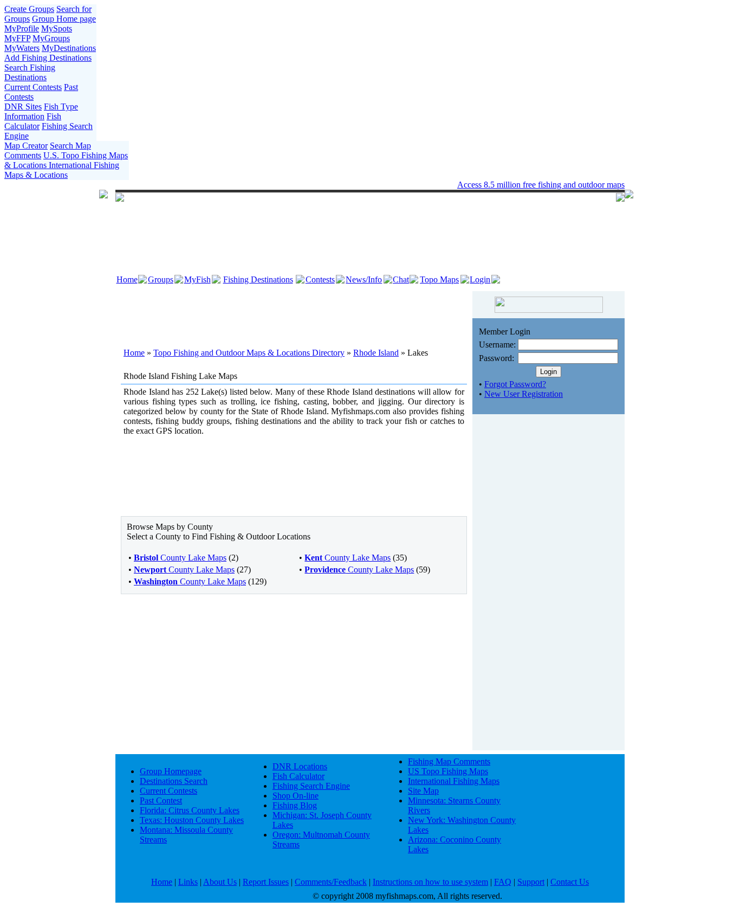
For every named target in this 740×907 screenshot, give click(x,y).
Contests (320, 279)
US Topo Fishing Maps (448, 771)
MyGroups (51, 38)
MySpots (56, 28)
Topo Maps (439, 279)
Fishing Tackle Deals (339, 184)
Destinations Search (173, 781)
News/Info (364, 279)
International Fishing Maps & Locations (61, 169)
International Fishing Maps (453, 781)
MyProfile (21, 28)
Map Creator (26, 145)
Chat (401, 279)
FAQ (502, 881)
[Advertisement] (294, 313)
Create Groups (29, 9)
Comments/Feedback (331, 881)
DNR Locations (299, 766)
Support (530, 881)
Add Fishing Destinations (48, 57)
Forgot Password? (515, 384)
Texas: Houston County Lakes (192, 820)
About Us (220, 881)
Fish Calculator (32, 121)
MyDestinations (69, 48)
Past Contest (161, 800)
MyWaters (22, 48)
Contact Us (569, 881)
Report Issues (266, 881)
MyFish (197, 279)
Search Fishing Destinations (29, 72)
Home (127, 279)
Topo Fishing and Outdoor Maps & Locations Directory (249, 352)
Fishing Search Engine (311, 785)
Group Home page (64, 18)
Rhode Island (376, 352)
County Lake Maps (180, 557)
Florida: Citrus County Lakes (189, 810)
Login (480, 279)
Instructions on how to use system (430, 881)
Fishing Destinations (258, 279)
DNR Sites (23, 106)
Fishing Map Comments (449, 761)
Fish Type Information (41, 111)
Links (188, 881)
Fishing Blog (294, 805)
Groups (160, 279)
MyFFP (17, 38)
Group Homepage (171, 771)
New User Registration (523, 393)
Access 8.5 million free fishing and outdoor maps (541, 184)
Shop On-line (295, 795)
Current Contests (33, 87)
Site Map (423, 790)
